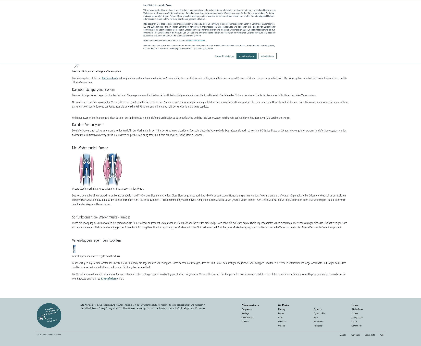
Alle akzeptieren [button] (246, 56)
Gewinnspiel (356, 325)
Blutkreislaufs (110, 78)
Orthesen (245, 321)
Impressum (355, 335)
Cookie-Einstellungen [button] (225, 56)
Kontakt (343, 335)
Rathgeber (318, 325)
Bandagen (246, 313)
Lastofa (281, 313)
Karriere (354, 313)
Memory (281, 309)
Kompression (247, 309)
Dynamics (318, 309)
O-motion (282, 321)
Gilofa (280, 317)
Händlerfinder (357, 309)
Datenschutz (370, 335)
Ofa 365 (281, 325)
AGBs (382, 335)
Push (316, 317)
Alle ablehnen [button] (267, 56)
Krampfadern (109, 278)
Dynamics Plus (319, 313)
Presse (354, 321)
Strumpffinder (357, 317)
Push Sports (318, 321)
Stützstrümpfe (247, 317)
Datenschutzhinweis (196, 40)
